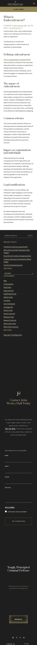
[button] (35, 632)
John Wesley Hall (20, 25)
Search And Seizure (9, 304)
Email (7, 466)
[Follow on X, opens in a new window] (20, 637)
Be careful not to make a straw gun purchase (17, 256)
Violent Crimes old (9, 314)
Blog (5, 281)
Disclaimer (9, 507)
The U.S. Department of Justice (15, 60)
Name (6, 455)
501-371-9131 (10, 429)
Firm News (7, 300)
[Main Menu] (34, 3)
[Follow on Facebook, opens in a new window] (16, 637)
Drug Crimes (7, 287)
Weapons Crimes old (10, 320)
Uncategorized (8, 307)
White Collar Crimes (10, 324)
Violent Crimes (8, 310)
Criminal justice (15, 28)
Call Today (19, 9)
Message (8, 487)
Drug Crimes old (8, 291)
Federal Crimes (8, 297)
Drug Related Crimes (10, 294)
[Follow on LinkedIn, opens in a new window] (23, 637)
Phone (7, 477)
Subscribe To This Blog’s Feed (13, 335)
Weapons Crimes (9, 317)
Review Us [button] (18, 619)
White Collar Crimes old (11, 327)
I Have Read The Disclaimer (17, 512)
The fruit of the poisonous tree (13, 265)
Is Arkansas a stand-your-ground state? (16, 247)
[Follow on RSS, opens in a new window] (13, 637)
